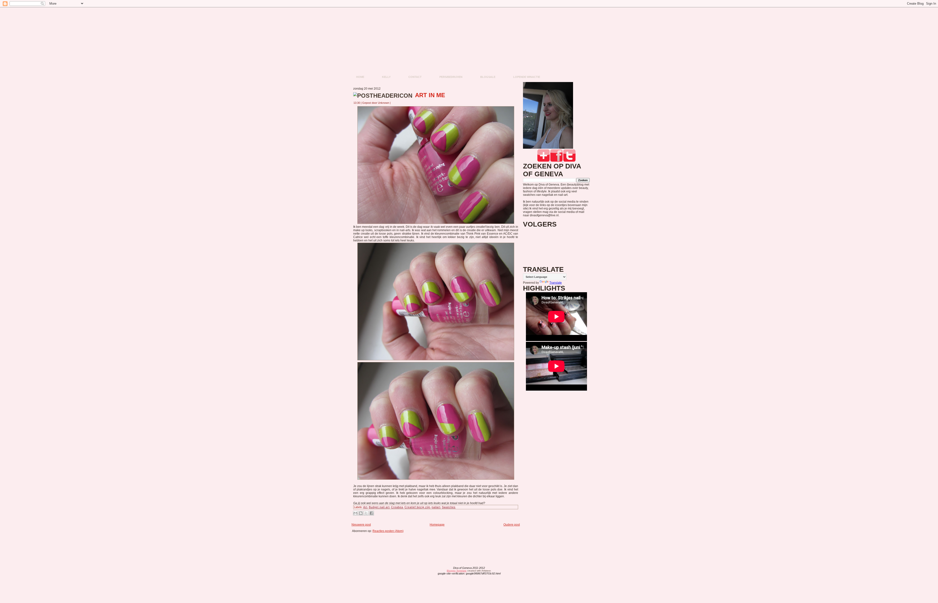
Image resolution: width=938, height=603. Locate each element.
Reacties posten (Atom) (388, 531)
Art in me (430, 95)
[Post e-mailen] (393, 102)
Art (365, 507)
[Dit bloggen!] (360, 513)
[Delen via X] (366, 513)
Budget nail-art (379, 507)
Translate (555, 282)
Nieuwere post (361, 524)
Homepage (437, 524)
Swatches (449, 507)
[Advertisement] (437, 544)
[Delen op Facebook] (371, 513)
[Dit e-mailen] (355, 513)
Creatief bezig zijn (417, 507)
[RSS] (431, 571)
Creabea (397, 507)
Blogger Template (457, 570)
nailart (436, 507)
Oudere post (511, 524)
